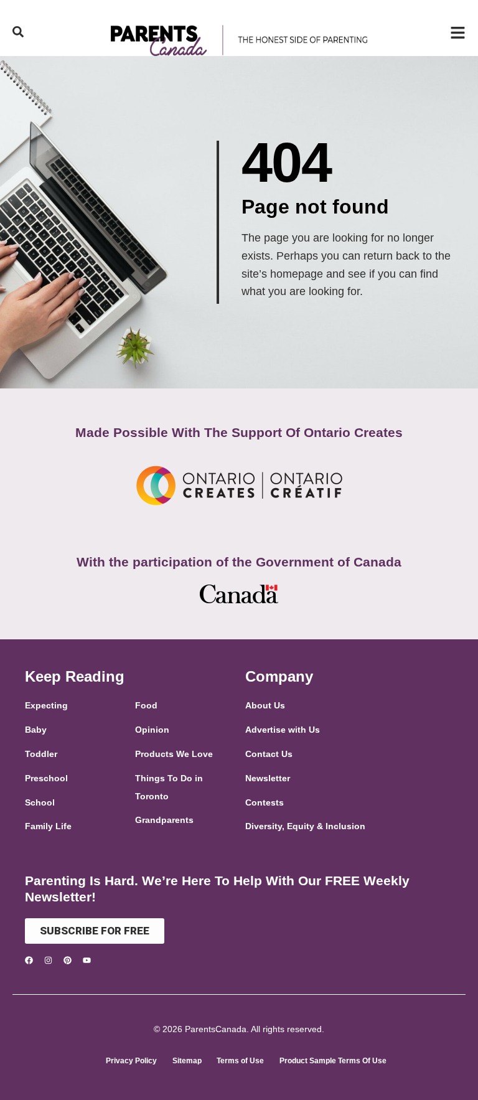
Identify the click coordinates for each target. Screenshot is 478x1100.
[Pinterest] (67, 960)
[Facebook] (29, 960)
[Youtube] (87, 960)
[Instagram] (48, 960)
